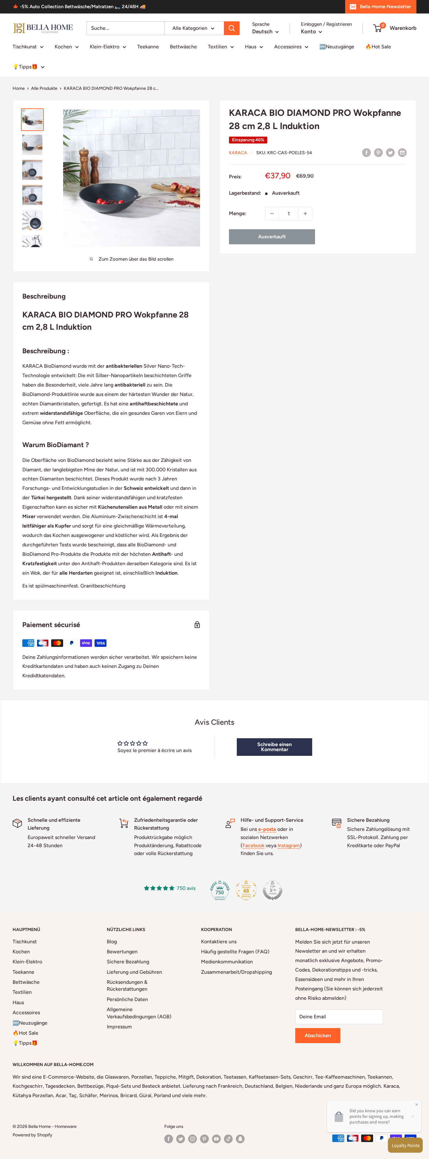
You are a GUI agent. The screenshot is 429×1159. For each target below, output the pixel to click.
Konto (309, 31)
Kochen (63, 47)
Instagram (289, 845)
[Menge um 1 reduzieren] (272, 213)
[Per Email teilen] (402, 152)
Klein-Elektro (104, 47)
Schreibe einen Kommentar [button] (274, 746)
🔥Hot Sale (378, 47)
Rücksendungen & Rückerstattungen (127, 985)
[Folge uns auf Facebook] (168, 1139)
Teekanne (148, 47)
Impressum (119, 1027)
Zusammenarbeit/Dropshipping (236, 972)
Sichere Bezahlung (128, 962)
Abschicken (318, 1035)
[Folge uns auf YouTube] (216, 1139)
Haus (250, 47)
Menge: (238, 213)
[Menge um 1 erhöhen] (305, 213)
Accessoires (287, 47)
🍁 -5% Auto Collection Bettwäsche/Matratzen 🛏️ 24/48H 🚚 (79, 6)
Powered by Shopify (32, 1135)
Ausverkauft (272, 237)
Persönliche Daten (127, 999)
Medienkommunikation (227, 962)
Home (19, 88)
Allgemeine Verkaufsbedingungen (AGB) (139, 1012)
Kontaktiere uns (218, 942)
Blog (112, 942)
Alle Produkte (44, 88)
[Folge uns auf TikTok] (228, 1139)
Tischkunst (25, 47)
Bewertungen (122, 952)
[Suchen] (232, 28)
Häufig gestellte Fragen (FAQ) (235, 952)
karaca (238, 152)
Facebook (253, 845)
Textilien (217, 47)
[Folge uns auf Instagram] (192, 1139)
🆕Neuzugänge (336, 47)
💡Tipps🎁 (25, 67)
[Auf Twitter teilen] (390, 152)
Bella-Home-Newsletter (385, 6)
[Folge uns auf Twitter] (180, 1139)
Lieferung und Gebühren (134, 972)
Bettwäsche (183, 47)
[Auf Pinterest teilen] (378, 152)
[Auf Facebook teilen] (366, 152)
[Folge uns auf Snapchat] (240, 1139)
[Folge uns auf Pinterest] (204, 1139)
